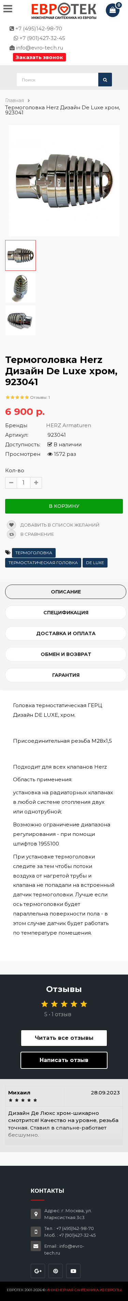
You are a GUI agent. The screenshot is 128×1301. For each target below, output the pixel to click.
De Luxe (95, 562)
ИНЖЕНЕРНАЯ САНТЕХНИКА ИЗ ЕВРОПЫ (84, 1290)
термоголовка (33, 552)
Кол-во (14, 470)
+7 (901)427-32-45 (41, 38)
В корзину (64, 506)
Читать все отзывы (64, 1038)
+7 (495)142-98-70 (38, 28)
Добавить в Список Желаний (59, 525)
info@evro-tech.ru (39, 47)
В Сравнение (36, 534)
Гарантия (66, 675)
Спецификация (65, 613)
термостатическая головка (43, 562)
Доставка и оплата (66, 633)
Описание (66, 592)
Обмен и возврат (66, 654)
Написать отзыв (64, 1060)
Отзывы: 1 (40, 397)
